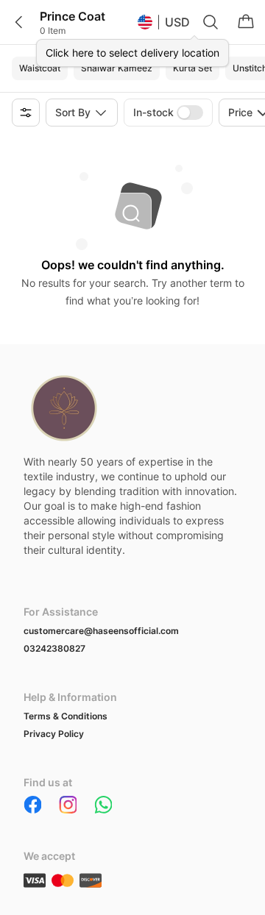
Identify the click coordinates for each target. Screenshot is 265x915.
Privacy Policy (54, 733)
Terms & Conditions (65, 716)
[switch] (190, 112)
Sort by (73, 112)
